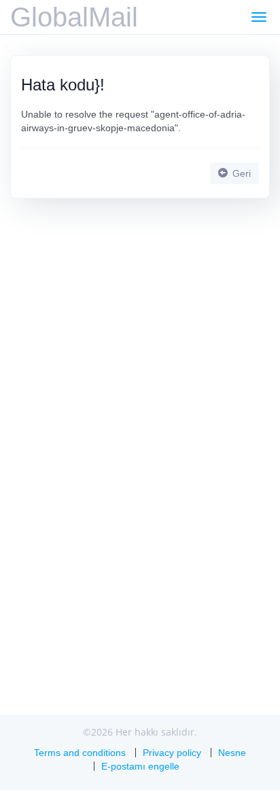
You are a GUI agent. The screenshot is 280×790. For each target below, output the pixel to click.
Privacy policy (172, 752)
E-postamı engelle (140, 766)
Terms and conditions (80, 752)
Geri (240, 173)
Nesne (232, 752)
